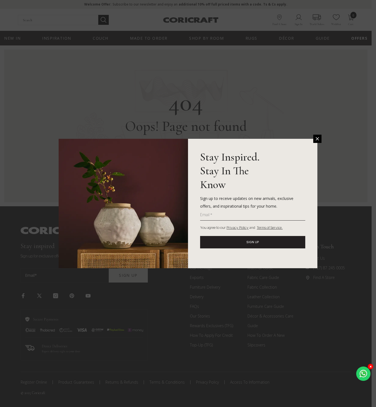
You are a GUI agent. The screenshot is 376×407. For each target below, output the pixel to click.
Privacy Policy (238, 228)
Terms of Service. (270, 228)
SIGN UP (252, 242)
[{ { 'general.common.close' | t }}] (317, 139)
